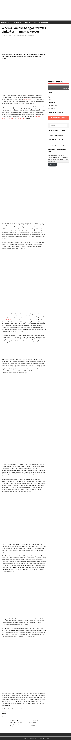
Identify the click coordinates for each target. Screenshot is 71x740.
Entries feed (51, 102)
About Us (27, 22)
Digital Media (17, 22)
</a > (65, 87)
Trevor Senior (27, 99)
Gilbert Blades (20, 118)
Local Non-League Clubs (41, 22)
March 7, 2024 (7, 35)
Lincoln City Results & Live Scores (57, 146)
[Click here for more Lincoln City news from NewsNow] (55, 87)
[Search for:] (58, 125)
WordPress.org (52, 108)
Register (50, 97)
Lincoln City (5, 22)
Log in (49, 100)
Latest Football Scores (54, 144)
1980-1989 (21, 35)
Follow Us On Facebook (57, 131)
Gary (15, 35)
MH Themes (46, 738)
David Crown (10, 320)
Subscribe (53, 164)
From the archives (29, 35)
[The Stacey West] (35, 19)
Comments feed (52, 105)
